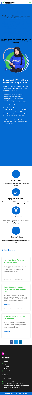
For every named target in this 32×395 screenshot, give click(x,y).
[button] (29, 2)
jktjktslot (16, 100)
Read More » (7, 275)
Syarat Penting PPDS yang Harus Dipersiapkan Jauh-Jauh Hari (15, 289)
